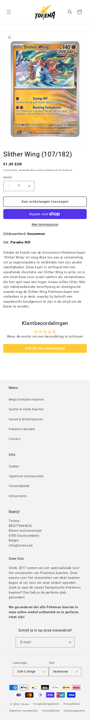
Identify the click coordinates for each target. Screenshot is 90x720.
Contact (15, 439)
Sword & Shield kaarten (26, 419)
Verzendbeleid (19, 486)
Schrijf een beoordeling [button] (45, 348)
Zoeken (14, 466)
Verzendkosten (27, 170)
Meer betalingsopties (45, 224)
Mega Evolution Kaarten (26, 399)
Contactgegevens (74, 710)
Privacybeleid (71, 704)
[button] (9, 12)
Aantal (7, 177)
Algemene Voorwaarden (26, 476)
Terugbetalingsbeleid (46, 704)
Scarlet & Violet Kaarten (26, 409)
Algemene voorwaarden (23, 710)
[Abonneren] (69, 642)
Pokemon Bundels (22, 429)
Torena (25, 704)
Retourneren (18, 496)
